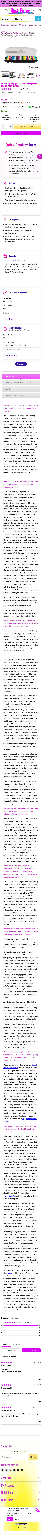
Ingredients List (10, 389)
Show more (21, 364)
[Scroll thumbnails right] (39, 75)
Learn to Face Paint (35, 25)
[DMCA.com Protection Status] (21, 1525)
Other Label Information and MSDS (18, 383)
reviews (10, 1273)
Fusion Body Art (9, 1196)
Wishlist (23, 25)
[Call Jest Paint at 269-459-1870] (6, 10)
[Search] (38, 18)
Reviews (15, 25)
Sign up (33, 1457)
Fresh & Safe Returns (21, 118)
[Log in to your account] (34, 10)
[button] (21, 103)
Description (9, 376)
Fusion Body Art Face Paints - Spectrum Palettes (18, 33)
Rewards (6, 25)
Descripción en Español (14, 395)
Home (3, 31)
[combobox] (18, 18)
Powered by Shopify (21, 1527)
